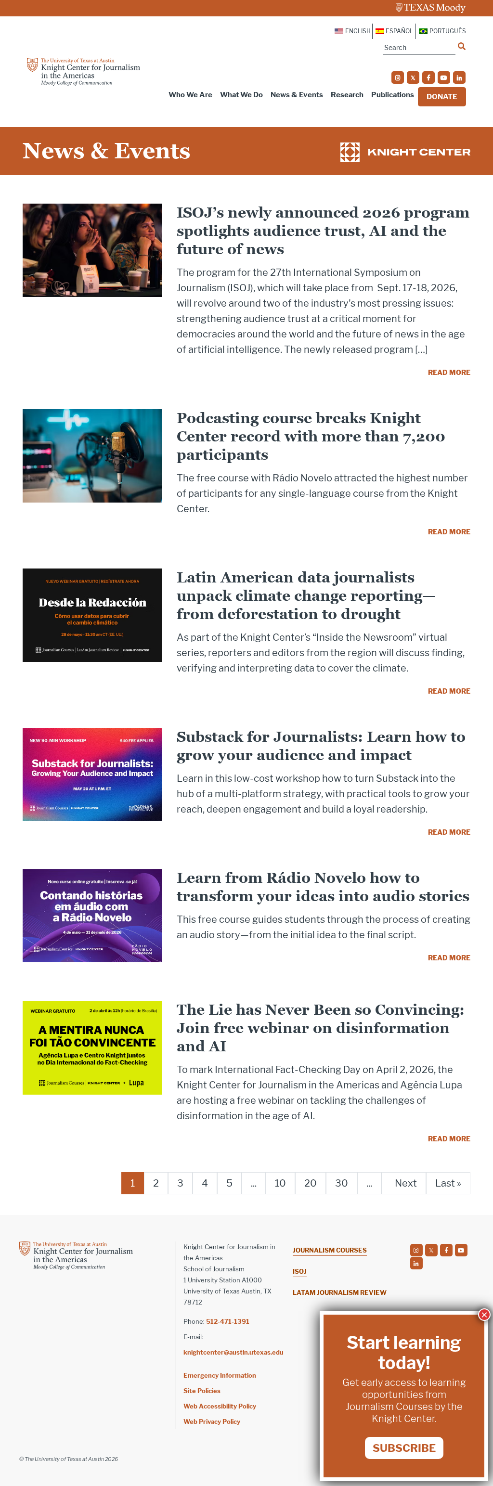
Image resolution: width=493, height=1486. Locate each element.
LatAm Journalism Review (340, 1292)
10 (280, 1183)
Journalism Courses (330, 1250)
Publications (392, 94)
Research (347, 94)
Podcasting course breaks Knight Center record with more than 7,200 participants (311, 436)
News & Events (297, 94)
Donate (442, 96)
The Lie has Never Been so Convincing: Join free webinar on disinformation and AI (321, 1028)
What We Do (241, 94)
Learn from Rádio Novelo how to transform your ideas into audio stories (323, 887)
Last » (448, 1183)
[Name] (461, 46)
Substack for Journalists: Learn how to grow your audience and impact (321, 745)
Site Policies (202, 1391)
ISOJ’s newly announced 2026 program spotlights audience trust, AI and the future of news (323, 231)
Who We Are (190, 94)
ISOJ (300, 1271)
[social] (397, 77)
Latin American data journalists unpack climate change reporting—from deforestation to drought (306, 595)
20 (310, 1183)
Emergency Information (219, 1375)
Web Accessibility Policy (219, 1406)
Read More (449, 372)
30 (341, 1183)
